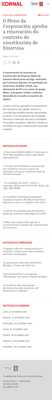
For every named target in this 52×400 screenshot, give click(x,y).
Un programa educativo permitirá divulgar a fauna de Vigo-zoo (22, 264)
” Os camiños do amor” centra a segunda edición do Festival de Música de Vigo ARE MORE (26, 185)
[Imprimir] (5, 63)
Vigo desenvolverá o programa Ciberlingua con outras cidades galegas (25, 275)
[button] (48, 4)
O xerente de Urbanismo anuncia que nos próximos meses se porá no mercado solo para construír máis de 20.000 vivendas (24, 170)
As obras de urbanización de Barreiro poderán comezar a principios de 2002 (24, 212)
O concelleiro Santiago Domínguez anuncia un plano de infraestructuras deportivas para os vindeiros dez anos (24, 199)
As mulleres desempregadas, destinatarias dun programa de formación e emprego (20, 288)
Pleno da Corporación (15, 15)
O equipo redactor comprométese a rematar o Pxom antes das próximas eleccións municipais (23, 251)
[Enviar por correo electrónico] (9, 62)
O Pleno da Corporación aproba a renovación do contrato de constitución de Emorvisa (25, 225)
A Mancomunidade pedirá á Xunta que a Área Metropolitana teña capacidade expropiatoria (25, 154)
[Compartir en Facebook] (14, 63)
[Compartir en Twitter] (18, 63)
